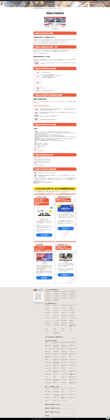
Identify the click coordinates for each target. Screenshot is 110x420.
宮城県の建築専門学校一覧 (72, 291)
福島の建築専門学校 (47, 291)
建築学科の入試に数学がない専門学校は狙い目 (56, 371)
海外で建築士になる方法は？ (72, 362)
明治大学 (70, 330)
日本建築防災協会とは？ (64, 351)
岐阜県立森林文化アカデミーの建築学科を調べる (66, 275)
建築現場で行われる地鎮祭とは (64, 343)
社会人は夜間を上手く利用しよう (64, 374)
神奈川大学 (46, 328)
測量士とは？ (62, 391)
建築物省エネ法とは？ (72, 351)
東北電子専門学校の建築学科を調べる (44, 278)
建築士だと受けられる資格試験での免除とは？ (72, 383)
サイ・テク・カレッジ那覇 (64, 310)
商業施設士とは (47, 400)
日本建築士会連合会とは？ (56, 351)
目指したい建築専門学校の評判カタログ (51, 303)
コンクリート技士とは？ (64, 400)
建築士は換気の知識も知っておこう (48, 346)
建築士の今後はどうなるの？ (64, 362)
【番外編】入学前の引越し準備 (48, 380)
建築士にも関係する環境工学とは (56, 343)
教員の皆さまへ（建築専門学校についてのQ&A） (52, 411)
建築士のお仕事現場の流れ (72, 342)
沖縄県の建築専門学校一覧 (56, 300)
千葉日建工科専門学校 (72, 312)
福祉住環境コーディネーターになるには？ (64, 398)
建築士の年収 (54, 376)
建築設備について (47, 359)
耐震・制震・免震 (63, 356)
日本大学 (62, 330)
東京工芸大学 (46, 330)
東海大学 (70, 328)
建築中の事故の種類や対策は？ (64, 354)
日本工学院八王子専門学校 (72, 317)
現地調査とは (46, 342)
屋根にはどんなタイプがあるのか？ (64, 349)
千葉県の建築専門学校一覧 (72, 293)
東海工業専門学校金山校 (64, 315)
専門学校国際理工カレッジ (56, 310)
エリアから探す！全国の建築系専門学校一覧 (51, 289)
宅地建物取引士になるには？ (56, 397)
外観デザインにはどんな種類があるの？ (72, 349)
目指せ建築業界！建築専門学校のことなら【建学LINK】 (103, 0)
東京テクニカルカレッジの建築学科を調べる (66, 228)
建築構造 (70, 356)
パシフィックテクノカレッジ (48, 320)
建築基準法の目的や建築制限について (64, 359)
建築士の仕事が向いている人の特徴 (72, 371)
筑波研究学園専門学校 (55, 315)
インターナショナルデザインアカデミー (72, 306)
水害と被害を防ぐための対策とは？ (48, 354)
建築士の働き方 (55, 382)
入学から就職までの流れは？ (48, 382)
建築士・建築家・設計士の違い (48, 362)
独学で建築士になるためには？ (48, 365)
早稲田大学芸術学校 (63, 324)
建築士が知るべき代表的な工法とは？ (72, 354)
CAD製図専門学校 (47, 308)
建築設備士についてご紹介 (72, 394)
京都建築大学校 (71, 308)
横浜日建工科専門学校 (47, 324)
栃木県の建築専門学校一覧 (56, 291)
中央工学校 (46, 315)
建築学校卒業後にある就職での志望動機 (72, 374)
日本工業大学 (54, 330)
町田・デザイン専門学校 (64, 322)
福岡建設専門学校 (71, 320)
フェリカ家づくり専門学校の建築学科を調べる (44, 235)
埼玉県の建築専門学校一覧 (64, 293)
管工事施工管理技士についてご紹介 (64, 395)
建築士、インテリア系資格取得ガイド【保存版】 (52, 386)
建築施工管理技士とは (72, 397)
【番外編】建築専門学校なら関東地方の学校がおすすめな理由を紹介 (72, 325)
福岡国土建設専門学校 (47, 322)
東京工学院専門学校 (71, 315)
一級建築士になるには (47, 388)
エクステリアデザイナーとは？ (72, 392)
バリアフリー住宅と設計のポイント (48, 349)
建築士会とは (46, 376)
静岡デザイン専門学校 (55, 312)
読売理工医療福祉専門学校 (56, 324)
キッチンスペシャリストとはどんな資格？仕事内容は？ (56, 395)
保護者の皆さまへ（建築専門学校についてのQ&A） (52, 408)
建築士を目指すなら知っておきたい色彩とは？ (64, 346)
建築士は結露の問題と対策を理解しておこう (56, 346)
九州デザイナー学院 (47, 310)
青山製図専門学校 (47, 305)
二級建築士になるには (55, 388)
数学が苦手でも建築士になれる (48, 371)
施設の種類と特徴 (71, 345)
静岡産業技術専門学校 (47, 312)
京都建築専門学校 (63, 308)
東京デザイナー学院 (55, 317)
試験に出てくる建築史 (72, 359)
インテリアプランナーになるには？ (72, 389)
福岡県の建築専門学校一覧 (48, 300)
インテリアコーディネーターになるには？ (64, 389)
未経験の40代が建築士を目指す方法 (64, 365)
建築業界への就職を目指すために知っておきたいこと (56, 380)
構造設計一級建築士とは (48, 391)
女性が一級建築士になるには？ (56, 368)
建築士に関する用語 (47, 351)
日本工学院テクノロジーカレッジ (64, 318)
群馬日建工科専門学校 (63, 320)
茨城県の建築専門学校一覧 (48, 293)
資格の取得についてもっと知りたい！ (72, 380)
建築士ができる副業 (63, 382)
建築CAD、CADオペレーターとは (56, 400)
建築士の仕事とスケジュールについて (64, 377)
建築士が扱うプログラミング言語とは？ (56, 359)
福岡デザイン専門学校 (55, 322)
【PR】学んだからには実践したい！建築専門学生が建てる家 (54, 336)
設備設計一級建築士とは (56, 391)
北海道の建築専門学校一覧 (64, 291)
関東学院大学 (54, 328)
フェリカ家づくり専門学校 (56, 320)
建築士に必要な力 (55, 356)
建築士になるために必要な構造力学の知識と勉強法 (56, 362)
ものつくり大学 (47, 332)
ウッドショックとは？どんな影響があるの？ (56, 354)
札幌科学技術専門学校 (72, 310)
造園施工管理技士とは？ (48, 394)
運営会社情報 (47, 415)
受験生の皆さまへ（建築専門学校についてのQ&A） (52, 404)
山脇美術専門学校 (71, 322)
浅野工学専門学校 (55, 305)
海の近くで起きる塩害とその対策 (56, 349)
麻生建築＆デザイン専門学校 (64, 305)
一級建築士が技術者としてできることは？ (48, 357)
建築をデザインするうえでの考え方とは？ (56, 365)
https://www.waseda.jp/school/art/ (48, 90)
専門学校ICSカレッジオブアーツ (64, 313)
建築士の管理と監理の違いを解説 (72, 377)
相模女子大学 (62, 328)
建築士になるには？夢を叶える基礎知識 (51, 340)
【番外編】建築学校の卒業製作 (56, 333)
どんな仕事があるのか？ (64, 379)
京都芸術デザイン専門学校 (56, 308)
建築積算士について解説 (48, 397)
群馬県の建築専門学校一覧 (56, 293)
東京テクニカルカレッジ (48, 317)
